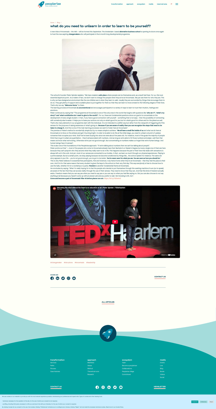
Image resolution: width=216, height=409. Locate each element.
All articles (108, 302)
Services (53, 363)
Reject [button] (211, 402)
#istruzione (68, 262)
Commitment (126, 374)
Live (161, 366)
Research (90, 374)
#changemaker (56, 262)
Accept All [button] (194, 402)
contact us (56, 387)
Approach (129, 4)
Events (162, 363)
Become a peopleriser (129, 366)
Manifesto (90, 363)
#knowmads (79, 262)
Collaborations (127, 369)
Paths (52, 366)
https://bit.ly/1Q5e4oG (112, 178)
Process (53, 369)
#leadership (90, 262)
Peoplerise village (128, 371)
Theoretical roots (93, 371)
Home (52, 23)
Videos (162, 374)
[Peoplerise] (49, 4)
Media (151, 4)
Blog (58, 23)
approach (91, 360)
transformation (57, 360)
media (163, 360)
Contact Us (160, 277)
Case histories (55, 371)
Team (124, 363)
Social (162, 377)
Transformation (117, 4)
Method (90, 369)
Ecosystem (141, 4)
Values (89, 366)
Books (162, 371)
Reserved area (162, 4)
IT (171, 4)
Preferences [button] (203, 402)
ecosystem (127, 360)
